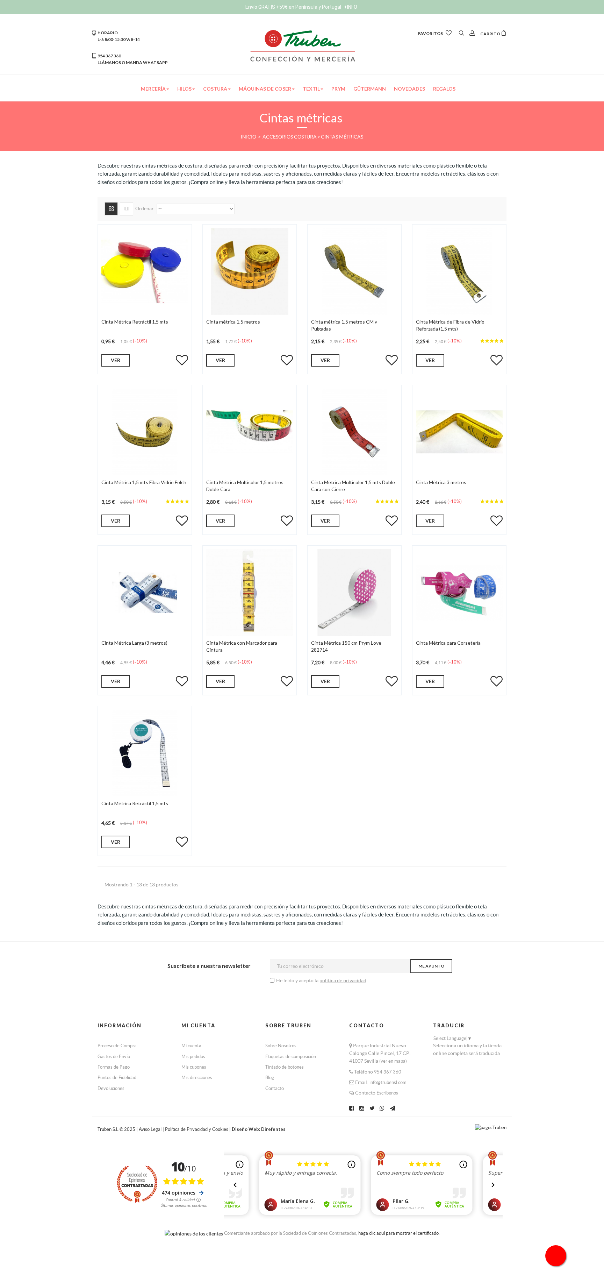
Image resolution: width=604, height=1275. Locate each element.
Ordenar (144, 208)
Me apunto (431, 966)
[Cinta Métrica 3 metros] (459, 431)
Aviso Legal (150, 1129)
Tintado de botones (284, 1067)
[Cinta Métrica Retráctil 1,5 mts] (144, 271)
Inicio (249, 137)
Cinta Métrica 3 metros (441, 482)
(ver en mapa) (393, 1061)
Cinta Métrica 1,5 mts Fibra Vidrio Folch (143, 482)
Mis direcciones (196, 1077)
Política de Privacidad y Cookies (197, 1129)
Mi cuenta (191, 1045)
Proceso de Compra (117, 1045)
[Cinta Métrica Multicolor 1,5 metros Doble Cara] (249, 431)
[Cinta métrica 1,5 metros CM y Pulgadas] (354, 271)
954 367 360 (387, 1072)
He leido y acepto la (297, 980)
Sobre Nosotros (280, 1045)
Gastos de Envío (114, 1056)
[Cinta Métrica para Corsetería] (459, 592)
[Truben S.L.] (302, 45)
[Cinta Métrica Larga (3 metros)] (144, 592)
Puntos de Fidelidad (117, 1077)
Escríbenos (387, 1093)
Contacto (274, 1088)
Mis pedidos (193, 1056)
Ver (115, 360)
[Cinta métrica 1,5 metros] (249, 271)
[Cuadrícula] (111, 209)
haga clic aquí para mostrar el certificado (398, 1233)
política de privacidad (342, 980)
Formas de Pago (114, 1067)
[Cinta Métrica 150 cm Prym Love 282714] (354, 592)
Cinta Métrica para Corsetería (448, 643)
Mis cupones (193, 1067)
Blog (269, 1077)
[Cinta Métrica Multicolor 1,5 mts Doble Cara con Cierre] (354, 431)
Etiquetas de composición (290, 1056)
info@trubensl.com (388, 1082)
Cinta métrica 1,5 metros (233, 322)
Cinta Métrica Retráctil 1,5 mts (134, 322)
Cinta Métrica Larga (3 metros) (134, 643)
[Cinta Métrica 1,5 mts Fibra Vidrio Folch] (144, 431)
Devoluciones (111, 1088)
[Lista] (126, 209)
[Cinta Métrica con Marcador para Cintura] (249, 592)
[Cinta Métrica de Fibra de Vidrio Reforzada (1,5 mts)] (459, 271)
